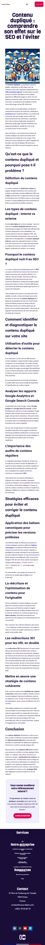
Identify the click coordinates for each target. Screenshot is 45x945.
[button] (27, 4)
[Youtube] (25, 928)
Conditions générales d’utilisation (22, 849)
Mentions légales (22, 857)
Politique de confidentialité (22, 853)
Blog (22, 878)
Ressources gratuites (22, 874)
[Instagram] (20, 928)
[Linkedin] (30, 928)
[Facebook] (15, 928)
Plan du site (22, 862)
